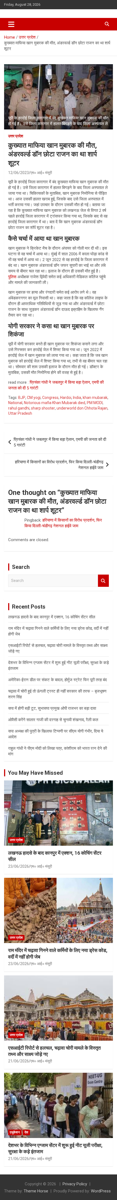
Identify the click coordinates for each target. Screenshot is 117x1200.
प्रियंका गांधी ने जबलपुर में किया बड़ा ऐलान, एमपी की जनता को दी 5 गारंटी (60, 442)
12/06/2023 (18, 172)
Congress (50, 397)
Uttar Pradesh (20, 413)
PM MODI (95, 403)
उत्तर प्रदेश (15, 136)
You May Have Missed (35, 773)
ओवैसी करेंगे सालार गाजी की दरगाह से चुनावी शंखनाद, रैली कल (53, 719)
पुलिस (12, 276)
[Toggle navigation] (11, 24)
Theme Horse (36, 1191)
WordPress (101, 1191)
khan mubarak (95, 397)
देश (26, 1132)
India (77, 397)
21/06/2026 (18, 1061)
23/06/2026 (18, 866)
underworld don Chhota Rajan (82, 408)
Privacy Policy (75, 1184)
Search (103, 581)
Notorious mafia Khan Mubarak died (54, 403)
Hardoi (65, 397)
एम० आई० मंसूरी (41, 172)
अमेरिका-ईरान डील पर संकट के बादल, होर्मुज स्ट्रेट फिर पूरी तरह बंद (57, 679)
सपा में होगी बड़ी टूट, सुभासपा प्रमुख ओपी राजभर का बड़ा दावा (52, 708)
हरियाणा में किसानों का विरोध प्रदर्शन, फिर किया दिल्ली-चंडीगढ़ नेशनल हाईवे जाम (59, 465)
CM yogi (34, 397)
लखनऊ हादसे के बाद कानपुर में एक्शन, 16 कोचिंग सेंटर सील (51, 617)
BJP (21, 397)
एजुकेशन (15, 1132)
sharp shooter (43, 408)
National (15, 403)
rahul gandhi (18, 408)
